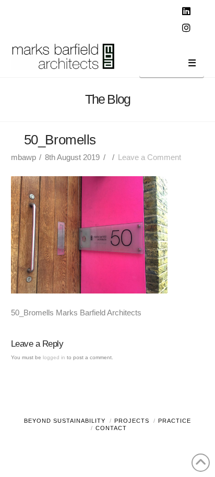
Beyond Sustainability (64, 421)
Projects (131, 421)
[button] (171, 65)
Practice (174, 421)
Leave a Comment (149, 157)
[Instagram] (187, 28)
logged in (54, 357)
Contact (111, 428)
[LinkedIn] (187, 11)
